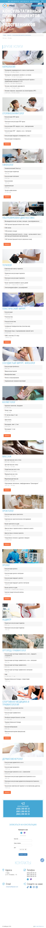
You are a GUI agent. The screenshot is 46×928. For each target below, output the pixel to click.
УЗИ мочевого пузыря (11, 231)
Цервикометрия (9, 186)
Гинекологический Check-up (13, 168)
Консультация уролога (11, 569)
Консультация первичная (12, 171)
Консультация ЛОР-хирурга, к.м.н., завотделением (19, 126)
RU (42, 1)
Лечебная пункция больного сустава (15, 717)
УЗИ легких (8, 228)
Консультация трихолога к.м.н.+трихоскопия (17, 772)
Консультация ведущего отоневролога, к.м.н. (17, 135)
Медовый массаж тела (11, 474)
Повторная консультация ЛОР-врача (15, 121)
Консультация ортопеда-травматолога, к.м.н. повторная (20, 660)
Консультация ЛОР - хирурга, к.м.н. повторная (18, 131)
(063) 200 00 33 (34, 1)
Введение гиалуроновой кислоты (14, 708)
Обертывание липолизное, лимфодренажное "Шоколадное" (21, 483)
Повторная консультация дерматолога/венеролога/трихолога (22, 781)
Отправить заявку (23, 854)
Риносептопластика (10, 321)
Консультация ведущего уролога (14, 578)
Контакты (29, 5)
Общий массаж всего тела (12, 469)
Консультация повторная (12, 176)
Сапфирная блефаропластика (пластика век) (17, 326)
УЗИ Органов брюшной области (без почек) (17, 224)
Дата (15, 847)
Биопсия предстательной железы (14, 592)
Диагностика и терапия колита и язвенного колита (19, 528)
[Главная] (8, 5)
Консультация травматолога (13, 713)
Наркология (9, 35)
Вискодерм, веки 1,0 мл (12, 424)
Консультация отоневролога (12, 139)
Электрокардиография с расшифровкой (16, 287)
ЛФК (6, 674)
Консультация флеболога (12, 366)
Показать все (7, 143)
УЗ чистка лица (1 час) (11, 415)
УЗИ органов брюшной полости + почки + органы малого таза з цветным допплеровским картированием (23, 235)
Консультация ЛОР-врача (12, 117)
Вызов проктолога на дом (12, 524)
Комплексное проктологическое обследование (18, 519)
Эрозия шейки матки (11, 190)
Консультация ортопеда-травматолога (15, 665)
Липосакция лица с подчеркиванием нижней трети (19, 331)
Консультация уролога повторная (14, 573)
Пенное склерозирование (12, 378)
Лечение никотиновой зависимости (15, 86)
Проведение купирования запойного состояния (18, 75)
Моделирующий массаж (11, 479)
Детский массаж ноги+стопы (13, 460)
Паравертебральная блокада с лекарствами (17, 679)
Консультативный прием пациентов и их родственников (21, 35)
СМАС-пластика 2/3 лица (12, 335)
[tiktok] (28, 887)
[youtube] (37, 887)
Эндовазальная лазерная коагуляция (15, 381)
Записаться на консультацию (37, 5)
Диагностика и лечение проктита (14, 533)
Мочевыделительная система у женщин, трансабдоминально (22, 221)
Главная (18, 5)
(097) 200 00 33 (24, 1)
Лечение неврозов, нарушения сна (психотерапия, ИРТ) (20, 91)
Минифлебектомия (10, 374)
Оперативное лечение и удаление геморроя (17, 538)
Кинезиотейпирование (11, 727)
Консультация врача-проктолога (14, 514)
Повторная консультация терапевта (15, 278)
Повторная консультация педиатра (14, 628)
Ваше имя (16, 838)
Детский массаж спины (11, 465)
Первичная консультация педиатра (14, 623)
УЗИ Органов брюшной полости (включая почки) (18, 239)
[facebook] (31, 887)
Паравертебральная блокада (13, 722)
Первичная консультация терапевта (15, 273)
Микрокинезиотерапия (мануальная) (15, 731)
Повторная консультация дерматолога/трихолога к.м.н (20, 776)
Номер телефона (17, 843)
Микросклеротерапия (11, 371)
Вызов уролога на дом (11, 587)
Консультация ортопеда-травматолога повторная (18, 670)
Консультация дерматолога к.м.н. (14, 762)
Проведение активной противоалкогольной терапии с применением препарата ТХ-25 (20, 80)
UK (40, 1)
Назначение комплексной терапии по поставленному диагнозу (22, 786)
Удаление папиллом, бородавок (14, 405)
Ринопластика (9, 317)
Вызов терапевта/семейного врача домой (16, 283)
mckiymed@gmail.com (12, 887)
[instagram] (34, 887)
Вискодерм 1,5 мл (10, 429)
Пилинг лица (8, 410)
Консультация (9, 312)
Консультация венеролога (12, 767)
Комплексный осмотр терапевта (14, 268)
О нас (25, 5)
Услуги (21, 5)
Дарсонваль (8, 420)
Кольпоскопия (9, 181)
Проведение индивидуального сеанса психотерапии (19, 70)
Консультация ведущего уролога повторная (17, 583)
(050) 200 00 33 (15, 1)
